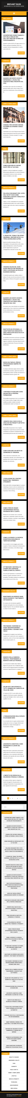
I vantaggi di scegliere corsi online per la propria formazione (13, 393)
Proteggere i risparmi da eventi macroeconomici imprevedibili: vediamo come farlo (13, 628)
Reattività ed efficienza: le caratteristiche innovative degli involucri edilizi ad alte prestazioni (13, 331)
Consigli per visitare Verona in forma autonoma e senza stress (13, 126)
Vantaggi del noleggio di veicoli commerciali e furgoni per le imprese (14, 1030)
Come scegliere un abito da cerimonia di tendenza (12, 451)
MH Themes (18, 1095)
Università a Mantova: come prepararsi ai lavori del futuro (13, 745)
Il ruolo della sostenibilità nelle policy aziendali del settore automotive (14, 1008)
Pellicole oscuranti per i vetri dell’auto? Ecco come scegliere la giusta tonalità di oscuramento (14, 195)
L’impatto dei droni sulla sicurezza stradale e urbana (13, 776)
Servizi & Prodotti (14, 1079)
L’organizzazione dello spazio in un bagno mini (14, 717)
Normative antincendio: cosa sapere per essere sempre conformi (14, 1039)
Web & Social (14, 1088)
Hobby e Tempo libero (14, 1072)
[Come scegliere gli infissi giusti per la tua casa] (14, 162)
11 (17, 798)
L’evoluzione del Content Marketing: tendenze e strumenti (12, 480)
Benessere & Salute (14, 1060)
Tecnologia (14, 1082)
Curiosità (14, 1066)
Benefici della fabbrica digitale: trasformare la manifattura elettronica (12, 659)
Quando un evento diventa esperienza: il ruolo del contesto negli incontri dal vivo (13, 80)
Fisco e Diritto (14, 1069)
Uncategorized (14, 1085)
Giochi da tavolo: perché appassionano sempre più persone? (12, 364)
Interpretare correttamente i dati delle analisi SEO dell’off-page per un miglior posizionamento (13, 37)
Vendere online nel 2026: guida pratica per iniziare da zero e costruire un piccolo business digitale (13, 269)
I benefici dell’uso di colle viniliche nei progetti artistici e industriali (14, 423)
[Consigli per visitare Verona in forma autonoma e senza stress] (14, 121)
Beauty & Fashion (14, 1057)
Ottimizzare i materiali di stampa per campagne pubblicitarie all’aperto (12, 568)
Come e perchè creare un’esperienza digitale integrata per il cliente (11, 509)
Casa (14, 1063)
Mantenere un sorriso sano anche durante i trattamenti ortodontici (13, 598)
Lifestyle (14, 1076)
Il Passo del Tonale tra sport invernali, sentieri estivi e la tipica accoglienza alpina (13, 237)
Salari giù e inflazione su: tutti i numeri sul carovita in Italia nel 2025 (13, 688)
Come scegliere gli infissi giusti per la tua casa (12, 166)
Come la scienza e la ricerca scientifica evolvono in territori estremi (13, 539)
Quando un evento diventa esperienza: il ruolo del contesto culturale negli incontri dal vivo (12, 300)
